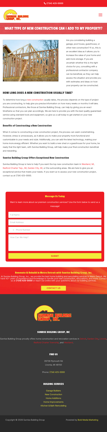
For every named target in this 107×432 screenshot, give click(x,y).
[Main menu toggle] (100, 15)
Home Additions (53, 398)
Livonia (103, 339)
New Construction (53, 394)
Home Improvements (53, 402)
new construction (35, 100)
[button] (53, 288)
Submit (55, 256)
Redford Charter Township (46, 342)
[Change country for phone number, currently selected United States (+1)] (11, 230)
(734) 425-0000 (54, 3)
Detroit (83, 339)
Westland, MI (88, 164)
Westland (68, 342)
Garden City (93, 339)
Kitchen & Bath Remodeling (53, 405)
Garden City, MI (35, 168)
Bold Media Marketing (88, 420)
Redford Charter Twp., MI (15, 168)
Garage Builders (53, 390)
